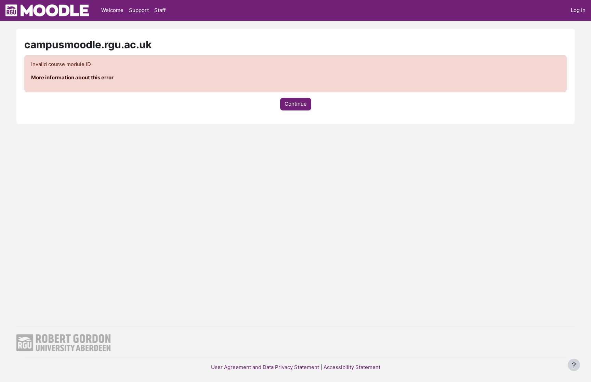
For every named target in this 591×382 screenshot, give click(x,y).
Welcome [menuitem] (112, 10)
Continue (296, 104)
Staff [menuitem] (160, 10)
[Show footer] (574, 365)
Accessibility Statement (352, 367)
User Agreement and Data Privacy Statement (265, 367)
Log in (578, 10)
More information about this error (72, 77)
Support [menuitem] (139, 10)
